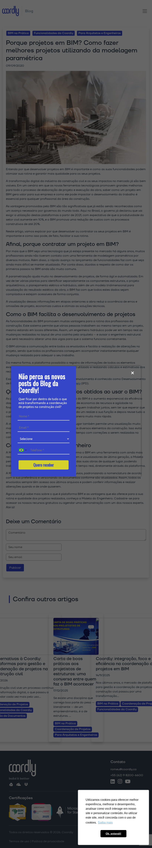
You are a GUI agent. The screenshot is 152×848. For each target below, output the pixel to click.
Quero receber (43, 465)
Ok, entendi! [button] (113, 833)
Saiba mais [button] (105, 822)
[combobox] (23, 450)
